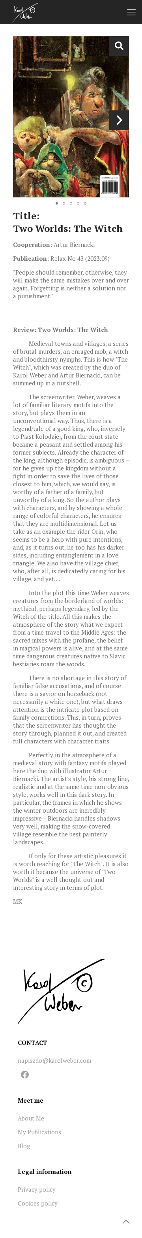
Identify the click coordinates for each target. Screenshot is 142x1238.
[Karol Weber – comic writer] (25, 12)
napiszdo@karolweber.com (54, 1060)
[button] (119, 46)
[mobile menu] (131, 12)
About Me (31, 1118)
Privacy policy (37, 1189)
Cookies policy (38, 1203)
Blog (24, 1146)
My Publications (39, 1132)
